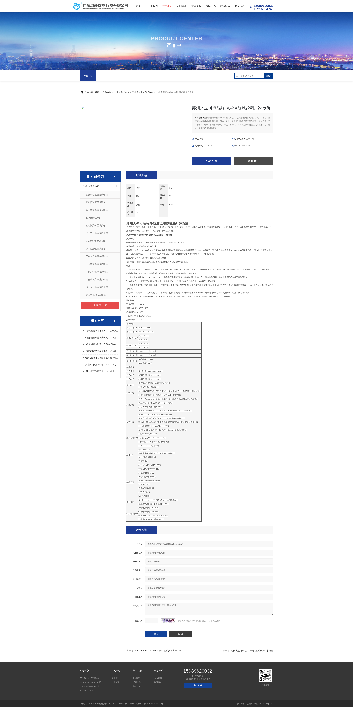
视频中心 (211, 6)
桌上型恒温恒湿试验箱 (97, 233)
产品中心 (167, 6)
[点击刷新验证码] (168, 620)
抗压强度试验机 (86, 690)
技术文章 (196, 6)
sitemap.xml (268, 703)
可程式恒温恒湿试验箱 (142, 92)
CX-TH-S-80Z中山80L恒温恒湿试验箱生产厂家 (158, 650)
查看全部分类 (100, 305)
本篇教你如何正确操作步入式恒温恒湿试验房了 (101, 331)
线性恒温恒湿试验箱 (95, 225)
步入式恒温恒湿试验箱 (97, 287)
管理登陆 (257, 703)
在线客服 (198, 685)
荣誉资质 (137, 686)
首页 (138, 6)
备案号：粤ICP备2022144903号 (149, 703)
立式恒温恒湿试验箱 (95, 241)
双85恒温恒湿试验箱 (96, 295)
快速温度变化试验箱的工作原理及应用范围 (101, 358)
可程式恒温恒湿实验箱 (97, 279)
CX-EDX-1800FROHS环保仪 (90, 682)
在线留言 (225, 6)
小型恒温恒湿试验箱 (95, 248)
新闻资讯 (182, 6)
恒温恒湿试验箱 (121, 92)
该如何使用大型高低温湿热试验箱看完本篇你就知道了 (101, 344)
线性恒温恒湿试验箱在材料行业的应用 (101, 364)
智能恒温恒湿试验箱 (95, 202)
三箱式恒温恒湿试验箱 (97, 256)
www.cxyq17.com (126, 703)
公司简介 (137, 678)
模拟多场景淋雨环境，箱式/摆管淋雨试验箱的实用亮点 (101, 371)
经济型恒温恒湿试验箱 (97, 264)
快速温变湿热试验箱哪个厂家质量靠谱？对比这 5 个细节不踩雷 (101, 351)
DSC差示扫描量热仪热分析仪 (90, 686)
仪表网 (250, 703)
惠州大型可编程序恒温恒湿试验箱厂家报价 (252, 650)
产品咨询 (211, 161)
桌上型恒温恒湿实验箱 (97, 210)
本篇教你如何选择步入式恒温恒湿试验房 (101, 337)
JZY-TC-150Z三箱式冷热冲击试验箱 (90, 678)
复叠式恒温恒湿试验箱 (97, 194)
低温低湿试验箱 (93, 218)
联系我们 (240, 6)
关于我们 (153, 6)
